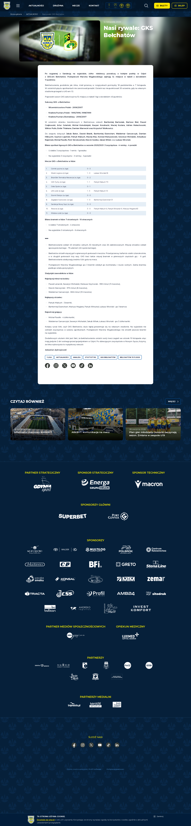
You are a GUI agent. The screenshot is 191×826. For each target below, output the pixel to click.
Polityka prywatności (115, 769)
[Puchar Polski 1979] (109, 5)
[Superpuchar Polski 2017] (121, 5)
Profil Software (95, 769)
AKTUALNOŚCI (36, 5)
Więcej (171, 401)
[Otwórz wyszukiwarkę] (146, 5)
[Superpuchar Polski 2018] (128, 5)
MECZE (76, 5)
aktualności (62, 357)
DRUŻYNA (58, 5)
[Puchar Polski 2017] (115, 5)
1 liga (49, 357)
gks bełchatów (108, 357)
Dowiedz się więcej (46, 820)
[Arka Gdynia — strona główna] (7, 6)
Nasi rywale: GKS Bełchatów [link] (53, 14)
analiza (77, 357)
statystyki (90, 357)
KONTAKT (94, 5)
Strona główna (16, 14)
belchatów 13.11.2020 (130, 357)
